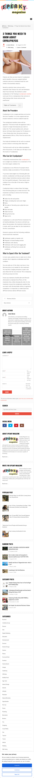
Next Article (7, 303)
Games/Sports (5, 664)
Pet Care (4, 705)
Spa (3, 732)
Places (3, 708)
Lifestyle (4, 691)
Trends (4, 739)
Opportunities (5, 701)
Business (4, 619)
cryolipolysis (25, 159)
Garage (4, 667)
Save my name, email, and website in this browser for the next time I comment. (28, 380)
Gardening (4, 670)
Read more (4, 456)
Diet (3, 629)
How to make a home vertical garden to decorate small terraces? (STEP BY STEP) (18, 556)
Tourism (4, 735)
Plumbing (4, 711)
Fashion (4, 650)
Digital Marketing (6, 633)
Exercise (4, 643)
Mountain (4, 694)
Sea (3, 722)
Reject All (17, 774)
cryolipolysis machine (25, 94)
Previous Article (11, 298)
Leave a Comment (21, 47)
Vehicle (4, 742)
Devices (4, 626)
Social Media (5, 728)
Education (4, 636)
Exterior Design (5, 647)
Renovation (5, 715)
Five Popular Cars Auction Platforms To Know (19, 605)
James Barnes (11, 45)
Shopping (4, 725)
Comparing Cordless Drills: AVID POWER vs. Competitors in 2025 (18, 599)
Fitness (4, 653)
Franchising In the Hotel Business (17, 570)
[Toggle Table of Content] (19, 105)
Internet (4, 688)
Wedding (4, 746)
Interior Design (5, 684)
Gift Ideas (4, 674)
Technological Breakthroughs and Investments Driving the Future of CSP (20, 591)
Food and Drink (5, 657)
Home (5, 26)
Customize (17, 770)
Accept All (17, 765)
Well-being (10, 26)
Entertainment (5, 640)
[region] (17, 765)
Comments (5, 355)
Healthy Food (5, 677)
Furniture (4, 660)
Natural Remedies (6, 698)
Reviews (4, 718)
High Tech (4, 681)
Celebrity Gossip (6, 623)
